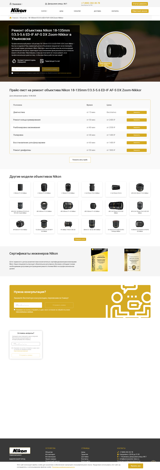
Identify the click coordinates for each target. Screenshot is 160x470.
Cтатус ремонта (140, 4)
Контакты (115, 11)
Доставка (97, 11)
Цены (61, 11)
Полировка (18, 135)
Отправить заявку (50, 69)
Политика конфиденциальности (63, 467)
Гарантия (77, 11)
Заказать (137, 112)
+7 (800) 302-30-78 (90, 3)
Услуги (43, 11)
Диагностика (19, 112)
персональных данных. (64, 73)
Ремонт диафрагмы (22, 150)
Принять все (136, 466)
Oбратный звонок (139, 11)
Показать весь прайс (80, 160)
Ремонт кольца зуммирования (26, 120)
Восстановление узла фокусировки (29, 142)
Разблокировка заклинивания (26, 127)
